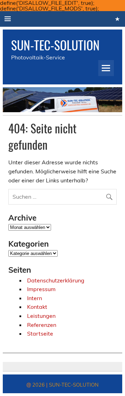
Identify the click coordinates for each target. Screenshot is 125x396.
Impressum (41, 289)
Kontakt (37, 306)
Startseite (40, 333)
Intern (34, 298)
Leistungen (41, 315)
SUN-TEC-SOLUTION (55, 45)
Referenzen (41, 324)
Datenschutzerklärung (55, 280)
